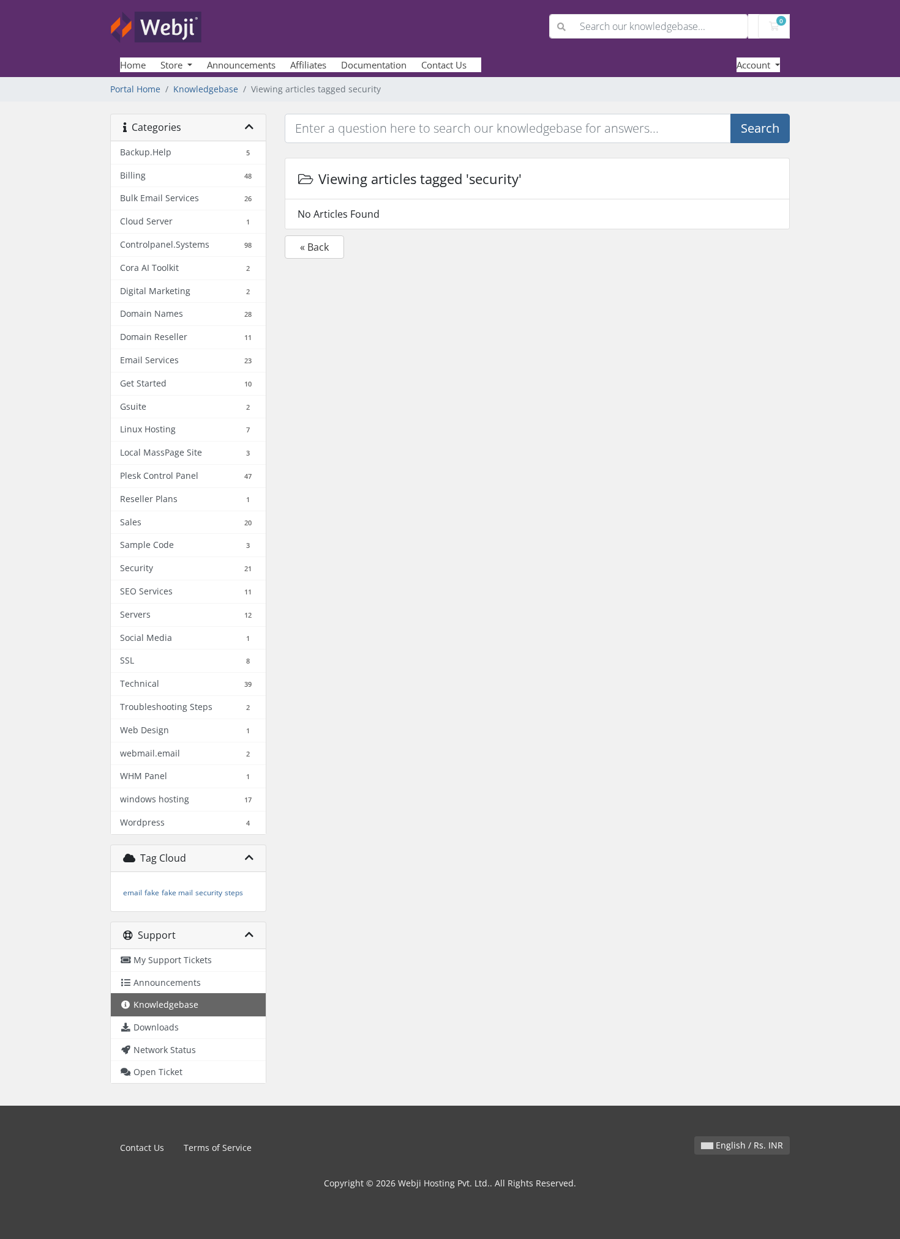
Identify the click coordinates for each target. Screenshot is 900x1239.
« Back (314, 247)
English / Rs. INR (748, 1145)
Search (760, 128)
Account (755, 65)
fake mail (177, 892)
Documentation (374, 65)
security (208, 892)
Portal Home (135, 89)
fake (151, 892)
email (132, 892)
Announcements (241, 65)
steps (234, 892)
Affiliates (308, 65)
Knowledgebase (205, 89)
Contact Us (444, 65)
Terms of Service (218, 1147)
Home (133, 65)
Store (172, 65)
